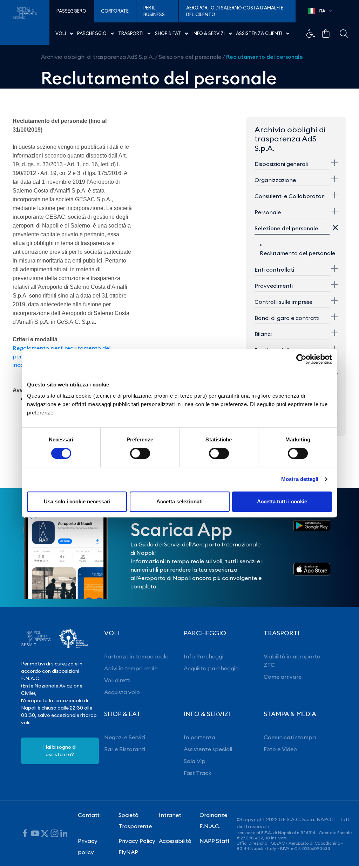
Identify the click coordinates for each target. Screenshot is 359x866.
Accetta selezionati (179, 501)
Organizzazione (275, 179)
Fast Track (197, 772)
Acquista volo (122, 692)
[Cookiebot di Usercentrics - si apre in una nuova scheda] (301, 359)
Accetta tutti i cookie (282, 501)
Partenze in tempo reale (136, 656)
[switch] (140, 453)
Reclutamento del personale (264, 56)
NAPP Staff (214, 840)
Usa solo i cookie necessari (77, 501)
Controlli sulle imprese (283, 301)
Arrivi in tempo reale (130, 668)
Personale (268, 212)
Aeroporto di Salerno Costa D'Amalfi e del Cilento (234, 11)
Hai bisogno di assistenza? (59, 750)
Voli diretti (117, 680)
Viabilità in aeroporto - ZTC (294, 660)
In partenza (199, 737)
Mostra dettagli (300, 479)
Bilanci (263, 333)
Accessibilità (175, 840)
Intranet (170, 814)
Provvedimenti (274, 285)
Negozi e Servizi (124, 737)
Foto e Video (280, 749)
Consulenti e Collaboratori (290, 196)
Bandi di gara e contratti (287, 317)
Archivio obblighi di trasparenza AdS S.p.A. (97, 56)
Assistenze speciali (208, 749)
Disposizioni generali (281, 163)
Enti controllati (274, 269)
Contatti (89, 814)
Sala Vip (194, 760)
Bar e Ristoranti (124, 749)
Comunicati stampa (290, 737)
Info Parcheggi (203, 656)
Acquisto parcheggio (211, 668)
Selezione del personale (190, 56)
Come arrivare (283, 676)
